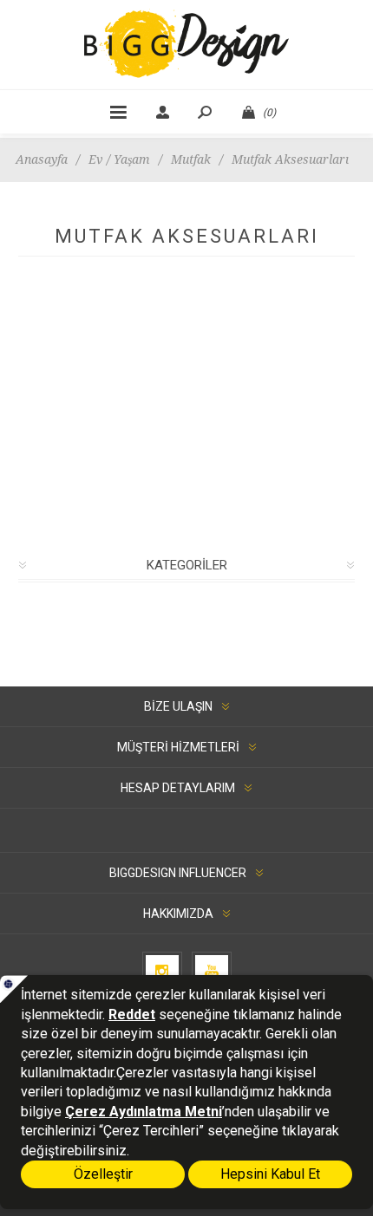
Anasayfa (42, 159)
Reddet (131, 1014)
